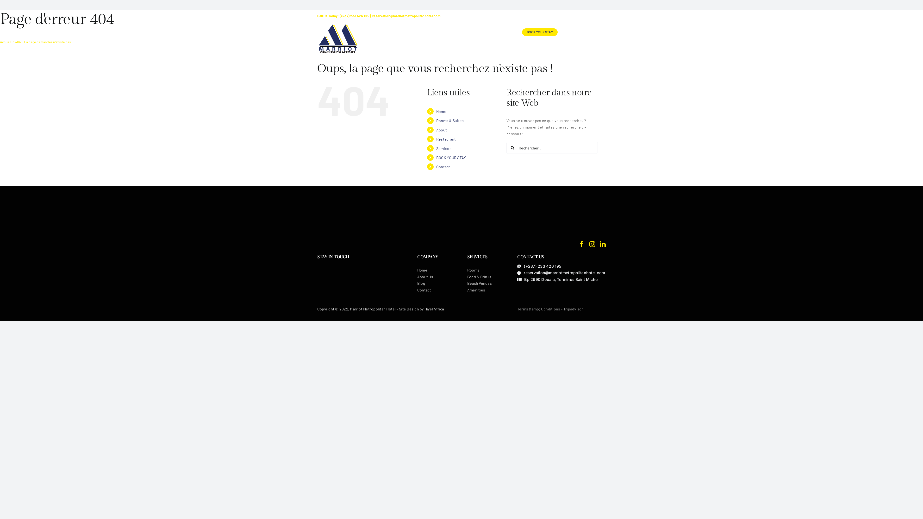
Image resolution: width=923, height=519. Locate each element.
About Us (425, 276)
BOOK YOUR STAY (451, 157)
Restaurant (446, 139)
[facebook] (581, 244)
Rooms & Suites (450, 120)
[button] (598, 32)
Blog (421, 283)
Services (443, 148)
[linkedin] (603, 244)
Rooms (473, 270)
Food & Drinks (479, 276)
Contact (443, 166)
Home (441, 111)
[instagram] (592, 244)
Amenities (476, 290)
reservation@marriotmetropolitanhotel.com (406, 16)
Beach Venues (479, 283)
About (441, 130)
